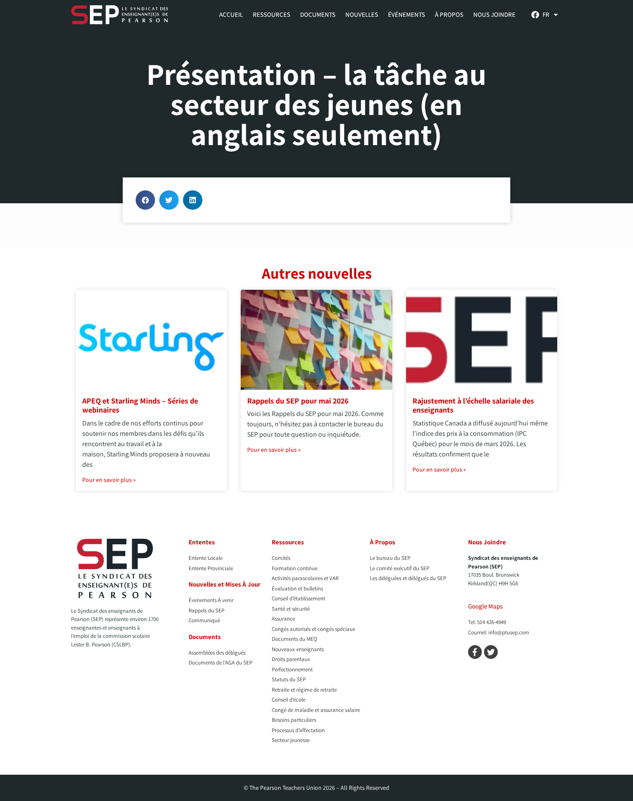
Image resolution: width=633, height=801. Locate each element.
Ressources (271, 14)
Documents (317, 14)
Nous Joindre (494, 14)
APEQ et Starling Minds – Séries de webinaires (140, 405)
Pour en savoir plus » (109, 480)
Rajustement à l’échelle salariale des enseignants (473, 405)
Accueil (231, 14)
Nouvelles (361, 14)
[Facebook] (535, 15)
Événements (406, 14)
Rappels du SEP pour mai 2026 (297, 401)
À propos (449, 14)
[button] (145, 200)
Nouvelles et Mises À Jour (225, 584)
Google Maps (485, 606)
